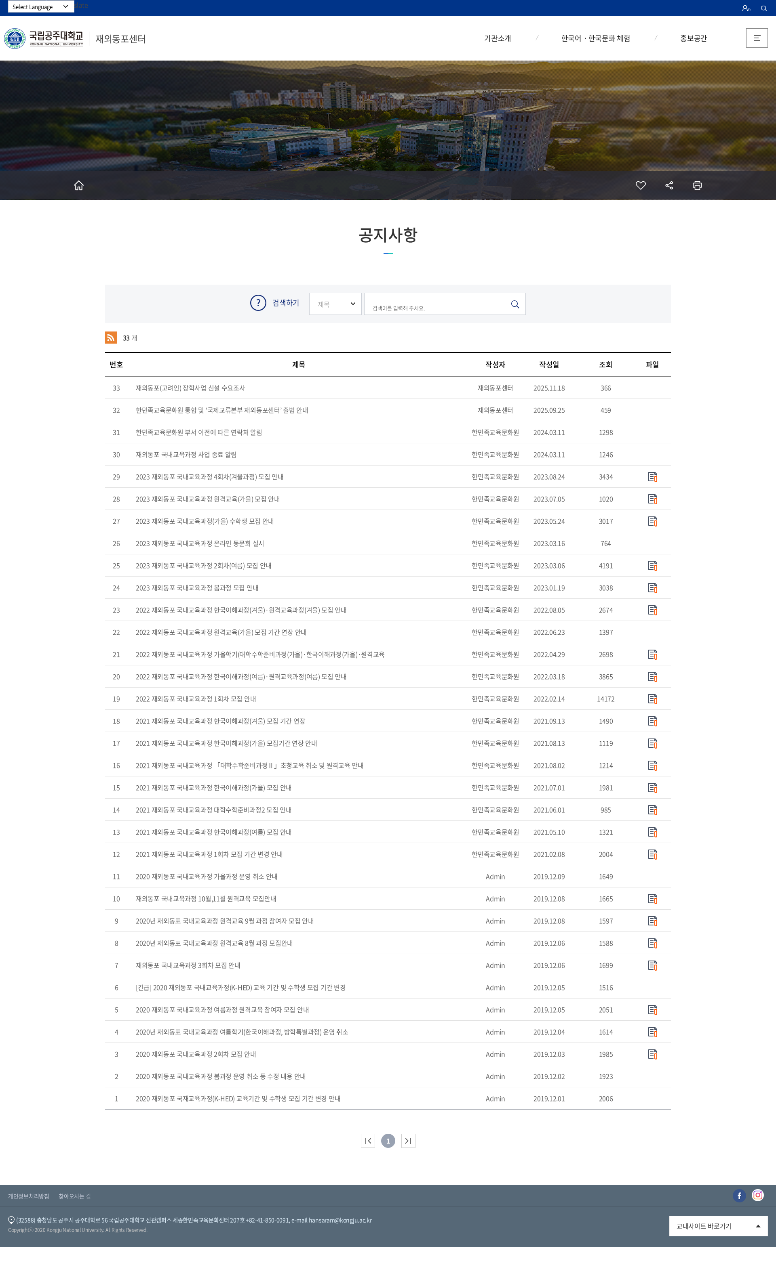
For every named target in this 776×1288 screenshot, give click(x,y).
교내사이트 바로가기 (700, 1223)
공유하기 (669, 185)
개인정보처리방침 (28, 1196)
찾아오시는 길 (75, 1196)
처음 (368, 1141)
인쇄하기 (697, 185)
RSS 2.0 (111, 337)
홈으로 (79, 185)
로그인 (747, 8)
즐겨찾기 (640, 185)
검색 (764, 8)
